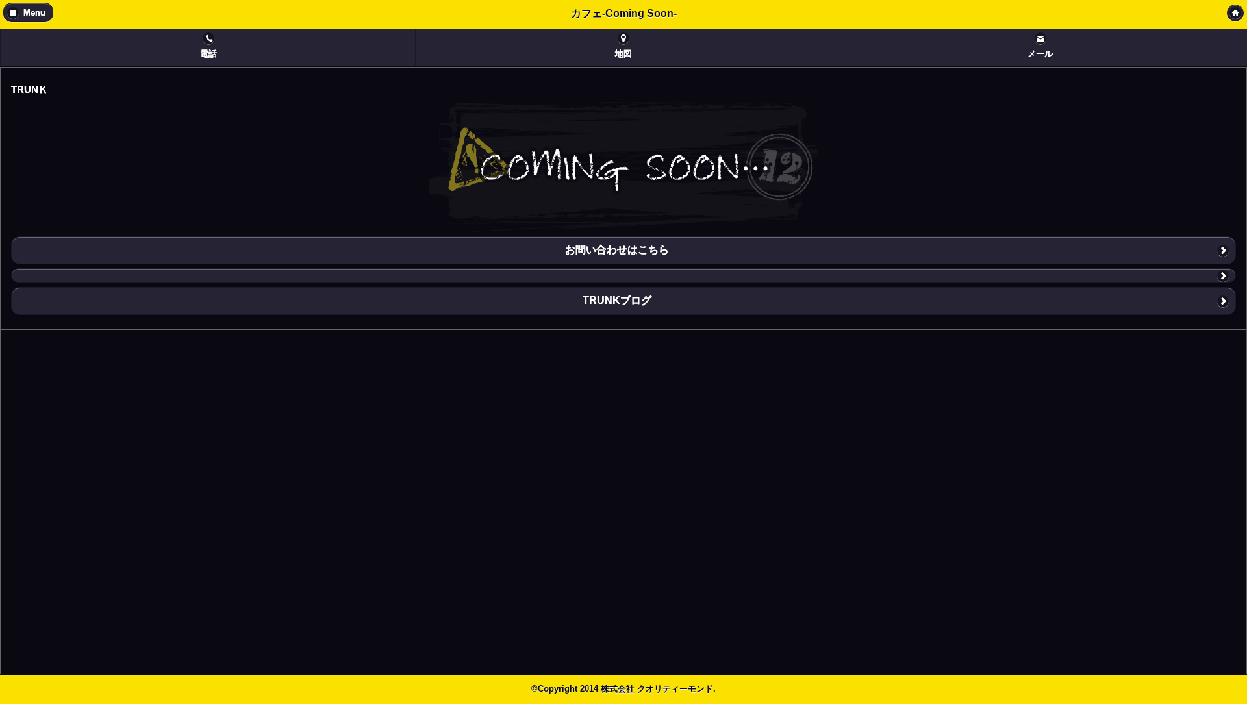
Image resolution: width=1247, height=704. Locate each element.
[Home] (1235, 13)
